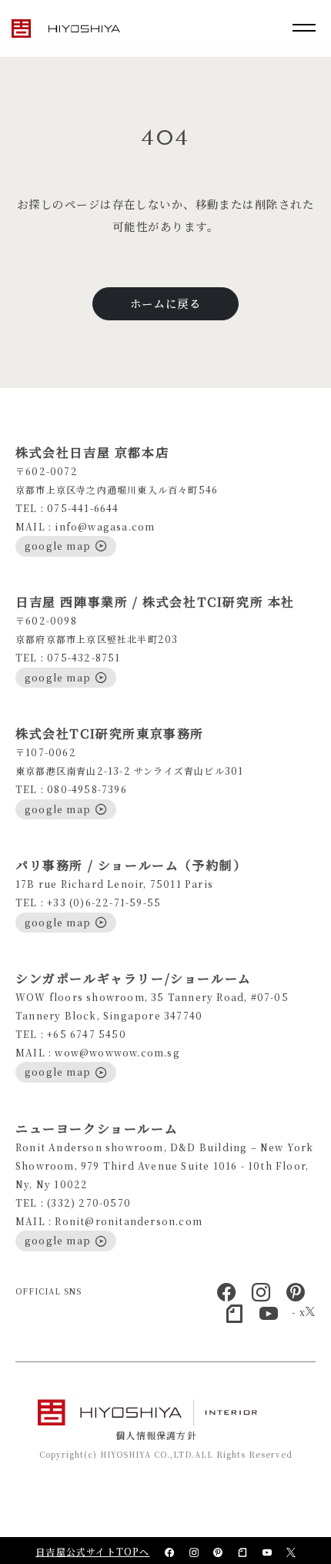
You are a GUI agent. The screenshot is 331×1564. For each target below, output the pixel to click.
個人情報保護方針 (156, 1435)
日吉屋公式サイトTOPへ (92, 1551)
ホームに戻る (166, 303)
